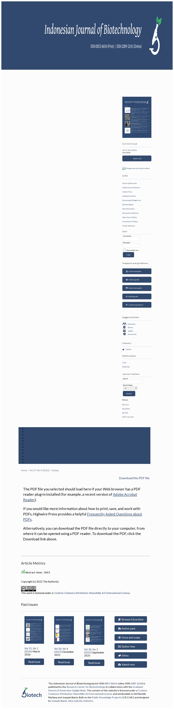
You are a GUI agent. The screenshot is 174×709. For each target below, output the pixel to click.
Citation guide (133, 280)
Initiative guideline (135, 305)
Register (30, 437)
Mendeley (131, 324)
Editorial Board (127, 204)
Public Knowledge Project (106, 697)
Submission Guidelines (131, 187)
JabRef (130, 331)
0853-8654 (110, 683)
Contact (30, 459)
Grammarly (132, 334)
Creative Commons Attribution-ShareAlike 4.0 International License (92, 592)
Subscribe (126, 367)
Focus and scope (130, 637)
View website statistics (80, 700)
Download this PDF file (134, 478)
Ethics (125, 655)
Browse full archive (132, 619)
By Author (126, 409)
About (29, 431)
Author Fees (127, 192)
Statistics (31, 453)
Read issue (137, 158)
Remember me (132, 250)
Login (28, 434)
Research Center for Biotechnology (85, 686)
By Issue (125, 405)
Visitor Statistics (128, 226)
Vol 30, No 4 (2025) (61, 650)
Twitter (128, 349)
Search (29, 440)
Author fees (128, 646)
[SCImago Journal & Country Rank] (136, 168)
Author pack (128, 628)
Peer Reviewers (128, 209)
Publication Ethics (129, 196)
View (124, 363)
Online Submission (129, 183)
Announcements (35, 450)
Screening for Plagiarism (131, 200)
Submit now (128, 664)
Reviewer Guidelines (130, 213)
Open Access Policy (129, 217)
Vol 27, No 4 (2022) (39, 470)
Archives (30, 447)
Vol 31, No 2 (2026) (129, 150)
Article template (134, 271)
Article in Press (35, 462)
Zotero (130, 327)
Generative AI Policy (130, 221)
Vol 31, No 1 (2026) (31, 650)
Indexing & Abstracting (39, 456)
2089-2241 (136, 683)
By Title (125, 413)
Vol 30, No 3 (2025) (91, 651)
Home (28, 428)
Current (30, 444)
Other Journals (128, 417)
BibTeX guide (133, 296)
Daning (55, 470)
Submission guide (135, 288)
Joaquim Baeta (59, 700)
